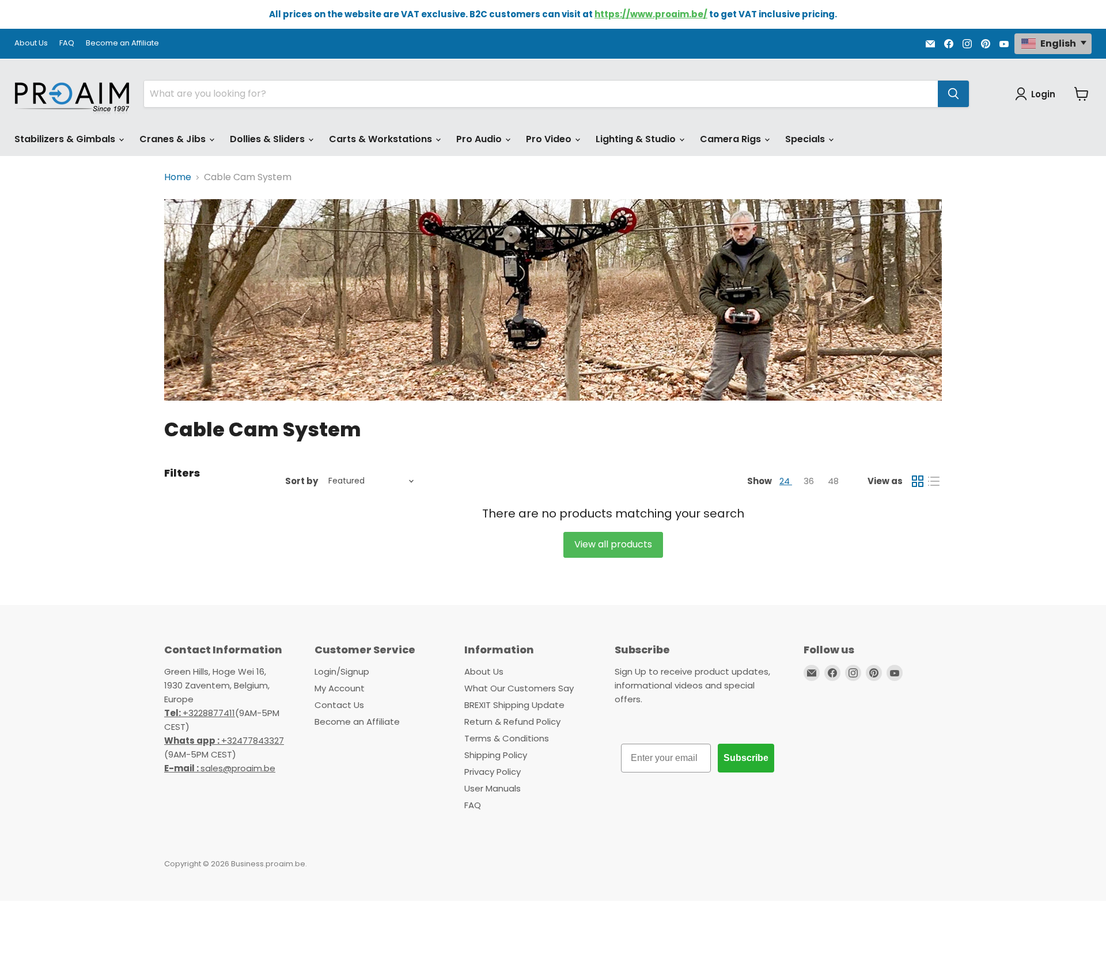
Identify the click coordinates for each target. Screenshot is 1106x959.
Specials (806, 139)
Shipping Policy (495, 755)
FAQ (66, 43)
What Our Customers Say (519, 688)
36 (810, 481)
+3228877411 (199, 713)
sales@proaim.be (219, 768)
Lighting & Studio (637, 139)
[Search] (953, 94)
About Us (31, 43)
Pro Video (550, 139)
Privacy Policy (492, 772)
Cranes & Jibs (173, 139)
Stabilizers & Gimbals (66, 139)
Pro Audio (480, 139)
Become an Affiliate (122, 43)
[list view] (934, 481)
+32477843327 (224, 741)
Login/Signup (342, 671)
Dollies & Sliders (268, 139)
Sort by (301, 481)
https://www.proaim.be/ (650, 14)
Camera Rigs (731, 139)
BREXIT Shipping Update (514, 705)
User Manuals (492, 788)
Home (177, 177)
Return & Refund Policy (512, 722)
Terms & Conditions (506, 738)
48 (833, 481)
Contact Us (339, 705)
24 (785, 481)
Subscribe (746, 758)
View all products (613, 544)
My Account (340, 688)
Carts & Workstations (381, 139)
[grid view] (918, 481)
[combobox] (541, 94)
